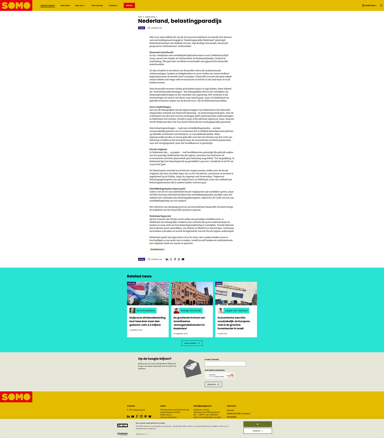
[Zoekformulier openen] (381, 5)
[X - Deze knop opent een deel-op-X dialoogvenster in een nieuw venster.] (171, 259)
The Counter (97, 5)
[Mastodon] (145, 416)
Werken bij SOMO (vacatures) (238, 413)
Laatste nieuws (47, 5)
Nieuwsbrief (231, 417)
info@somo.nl (139, 410)
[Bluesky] (149, 416)
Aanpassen (256, 431)
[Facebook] (137, 416)
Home (140, 17)
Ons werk (64, 5)
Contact (112, 5)
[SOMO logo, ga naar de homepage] (16, 5)
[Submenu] (70, 5)
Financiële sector (157, 249)
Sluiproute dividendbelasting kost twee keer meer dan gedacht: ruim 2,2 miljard (147, 321)
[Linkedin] (128, 416)
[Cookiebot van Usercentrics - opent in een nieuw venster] (122, 434)
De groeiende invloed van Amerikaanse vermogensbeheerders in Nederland (189, 323)
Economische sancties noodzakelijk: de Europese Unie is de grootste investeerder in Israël (234, 323)
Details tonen (140, 434)
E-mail (212, 359)
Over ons (79, 5)
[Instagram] (141, 416)
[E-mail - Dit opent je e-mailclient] (183, 259)
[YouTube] (132, 416)
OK (257, 424)
